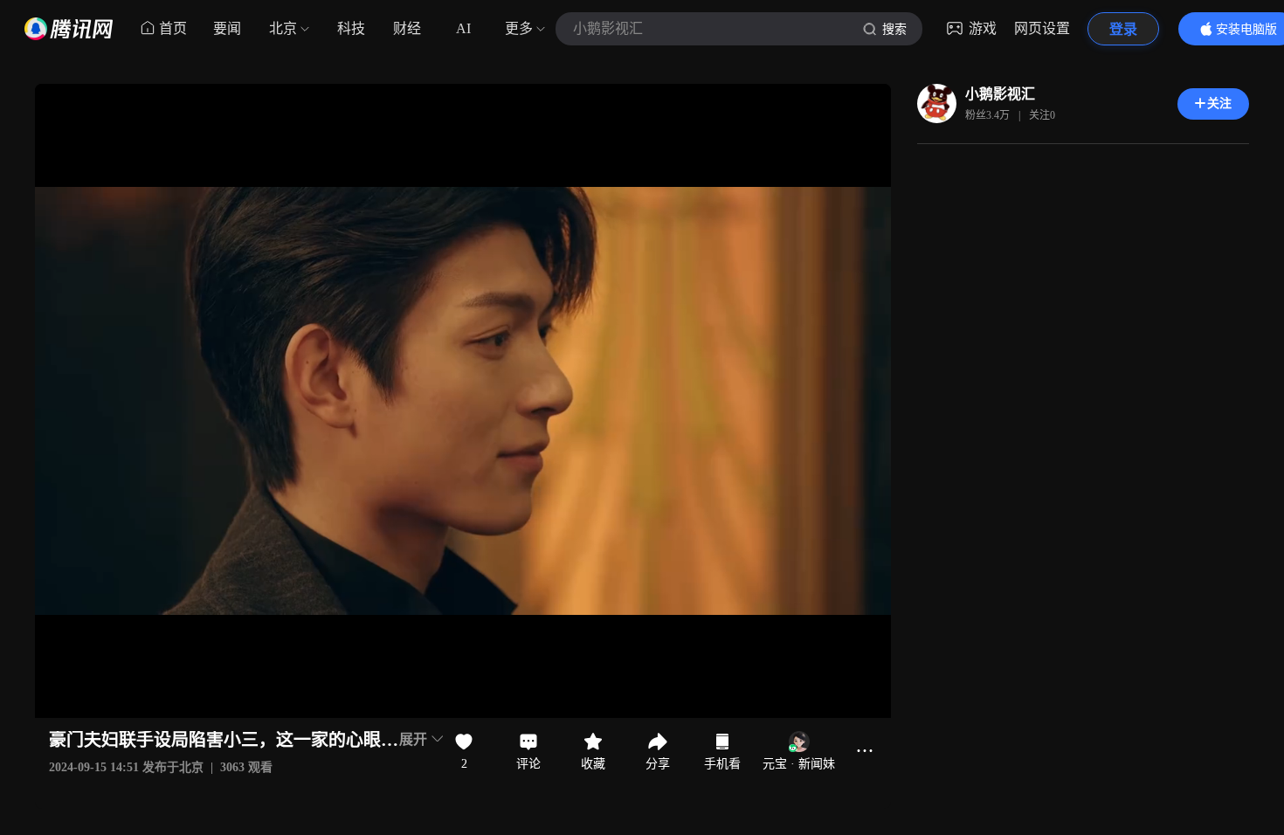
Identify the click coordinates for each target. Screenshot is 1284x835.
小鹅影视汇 (1000, 93)
